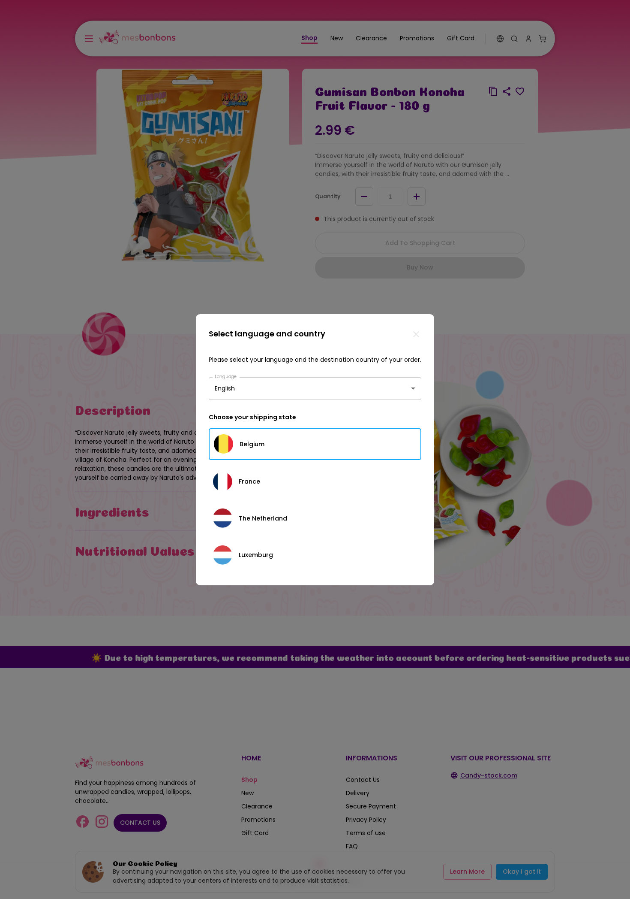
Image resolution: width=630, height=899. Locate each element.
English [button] (225, 388)
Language (226, 376)
